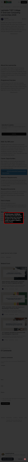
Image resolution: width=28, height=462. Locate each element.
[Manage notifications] (25, 459)
